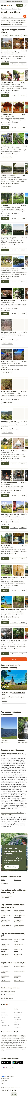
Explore (3, 9)
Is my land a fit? (18, 1015)
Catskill (13, 791)
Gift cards (3, 1012)
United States (8, 9)
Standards (16, 1024)
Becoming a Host (18, 1012)
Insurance (16, 1022)
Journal (3, 1017)
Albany (19, 9)
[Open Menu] (25, 5)
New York (14, 9)
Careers (3, 1020)
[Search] (24, 16)
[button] (14, 754)
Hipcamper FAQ (5, 1025)
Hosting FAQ (17, 1027)
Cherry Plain (14, 779)
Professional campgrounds (17, 1018)
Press (2, 1022)
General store (4, 1015)
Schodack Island (18, 772)
